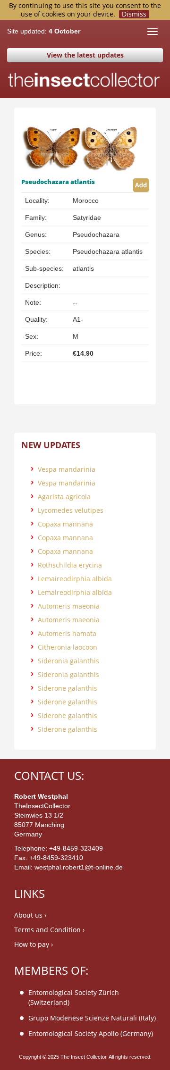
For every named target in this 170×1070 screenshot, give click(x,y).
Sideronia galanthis (68, 660)
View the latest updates (85, 54)
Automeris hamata (67, 633)
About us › (30, 915)
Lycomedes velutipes (70, 510)
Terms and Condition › (49, 929)
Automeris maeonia (69, 606)
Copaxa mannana (65, 523)
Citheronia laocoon (67, 647)
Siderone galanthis (67, 688)
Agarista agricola (64, 496)
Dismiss (134, 14)
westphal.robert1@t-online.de (78, 867)
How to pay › (33, 944)
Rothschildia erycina (70, 564)
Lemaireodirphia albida (75, 578)
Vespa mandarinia (66, 469)
